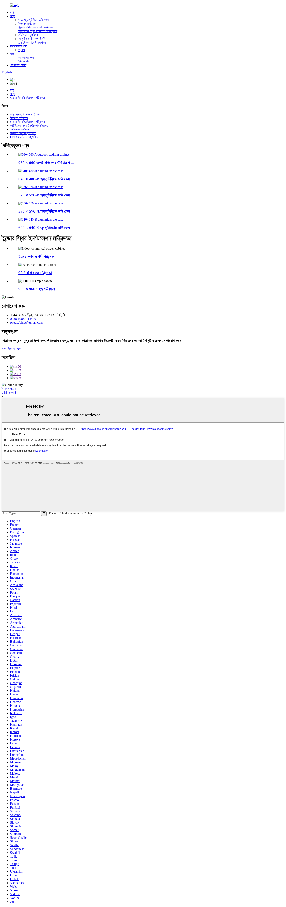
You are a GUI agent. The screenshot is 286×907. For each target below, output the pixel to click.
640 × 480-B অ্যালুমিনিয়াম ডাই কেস (44, 179)
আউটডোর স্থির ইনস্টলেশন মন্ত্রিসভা (37, 31)
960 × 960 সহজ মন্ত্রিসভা (36, 289)
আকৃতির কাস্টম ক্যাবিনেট (31, 38)
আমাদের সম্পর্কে (18, 46)
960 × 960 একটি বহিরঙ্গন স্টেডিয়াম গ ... (46, 162)
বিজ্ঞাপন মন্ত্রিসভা (27, 23)
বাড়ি (12, 12)
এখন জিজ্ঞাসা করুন (11, 348)
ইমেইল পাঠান (9, 388)
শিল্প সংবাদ (23, 61)
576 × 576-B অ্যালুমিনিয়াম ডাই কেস (44, 195)
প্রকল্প (21, 50)
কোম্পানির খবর (26, 57)
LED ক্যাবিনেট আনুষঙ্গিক (32, 42)
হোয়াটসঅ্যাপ (9, 392)
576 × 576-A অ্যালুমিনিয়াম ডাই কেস (44, 211)
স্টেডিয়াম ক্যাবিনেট (28, 35)
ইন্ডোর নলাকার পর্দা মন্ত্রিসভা (36, 256)
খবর (12, 54)
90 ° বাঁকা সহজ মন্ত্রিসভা (35, 273)
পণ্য (12, 16)
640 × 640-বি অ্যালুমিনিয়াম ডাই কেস (44, 227)
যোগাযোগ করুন (18, 65)
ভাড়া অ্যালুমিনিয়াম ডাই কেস (33, 20)
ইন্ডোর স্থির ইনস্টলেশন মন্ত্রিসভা (35, 27)
